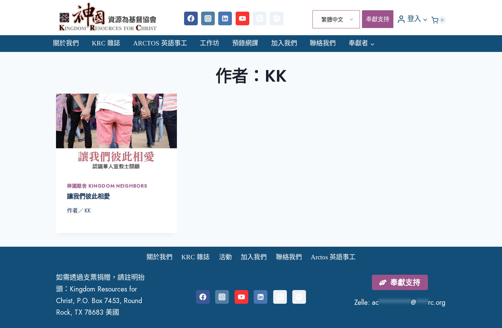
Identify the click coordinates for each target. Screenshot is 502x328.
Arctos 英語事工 (160, 43)
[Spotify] (276, 18)
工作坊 (209, 43)
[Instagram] (208, 18)
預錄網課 (245, 43)
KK (87, 211)
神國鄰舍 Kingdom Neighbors (107, 185)
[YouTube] (242, 18)
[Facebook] (191, 18)
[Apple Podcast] (259, 18)
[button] (425, 19)
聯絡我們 (323, 43)
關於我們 (66, 43)
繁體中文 (332, 20)
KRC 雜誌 (106, 43)
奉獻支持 (377, 19)
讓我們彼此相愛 (88, 196)
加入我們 (284, 43)
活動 (225, 257)
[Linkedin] (225, 18)
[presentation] (116, 132)
